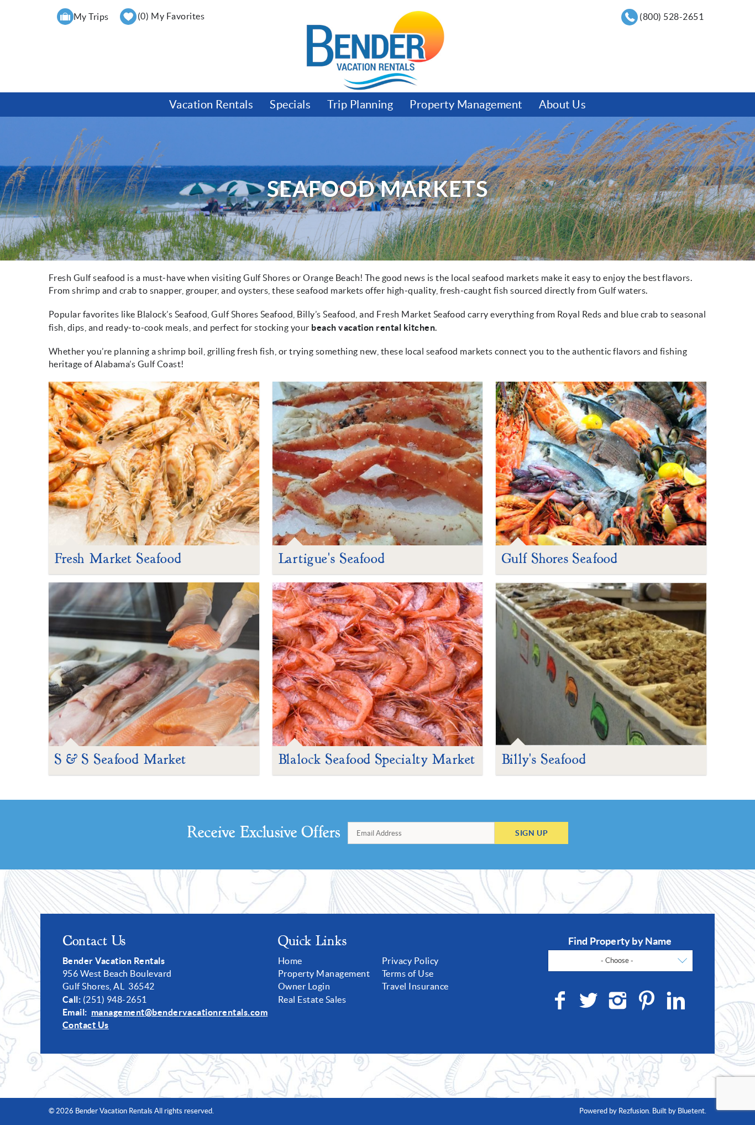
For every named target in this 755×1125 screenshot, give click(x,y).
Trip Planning (360, 104)
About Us (562, 104)
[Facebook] (561, 1000)
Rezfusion (633, 1111)
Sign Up (531, 833)
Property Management (466, 104)
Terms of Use (408, 973)
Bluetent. (692, 1111)
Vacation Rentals (211, 104)
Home (290, 961)
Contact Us (85, 1025)
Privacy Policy (410, 961)
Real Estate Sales (312, 999)
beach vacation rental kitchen (373, 327)
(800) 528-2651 (671, 17)
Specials (290, 104)
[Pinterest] (648, 1000)
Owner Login (304, 986)
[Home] (375, 50)
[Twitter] (589, 1000)
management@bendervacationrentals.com (179, 1012)
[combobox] (620, 960)
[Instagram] (618, 1000)
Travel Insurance (415, 986)
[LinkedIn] (677, 1000)
